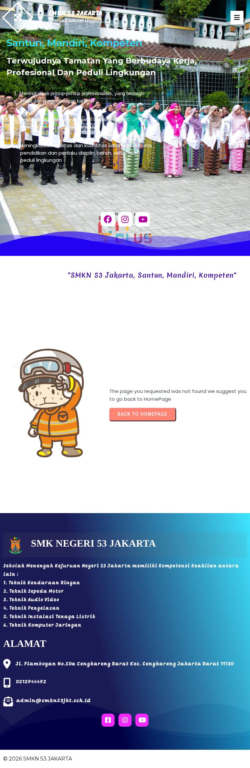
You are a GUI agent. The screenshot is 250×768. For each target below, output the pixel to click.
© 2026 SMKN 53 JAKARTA (37, 759)
